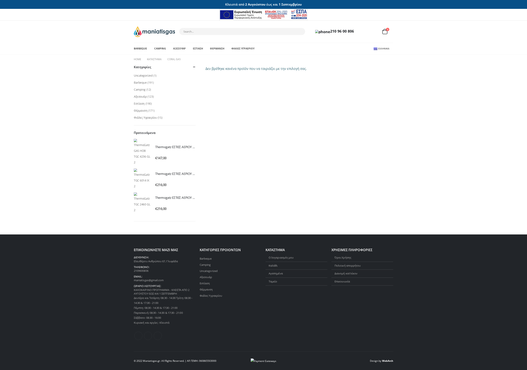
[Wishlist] (374, 31)
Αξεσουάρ (179, 48)
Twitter (148, 336)
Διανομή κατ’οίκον (346, 273)
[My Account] (365, 31)
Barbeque (140, 48)
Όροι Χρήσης (343, 257)
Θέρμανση (217, 48)
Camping (160, 48)
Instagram (158, 336)
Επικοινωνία (342, 281)
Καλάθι (273, 265)
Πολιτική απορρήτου (348, 265)
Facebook (138, 336)
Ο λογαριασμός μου (281, 257)
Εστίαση (198, 48)
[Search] (299, 31)
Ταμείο (273, 281)
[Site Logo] (154, 31)
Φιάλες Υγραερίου (242, 48)
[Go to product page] (142, 152)
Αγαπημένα (276, 273)
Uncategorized (143, 75)
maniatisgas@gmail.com (149, 280)
